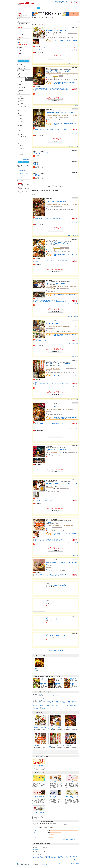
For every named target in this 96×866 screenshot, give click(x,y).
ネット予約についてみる (25, 194)
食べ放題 (21, 101)
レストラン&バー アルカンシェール (55, 636)
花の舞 (52, 857)
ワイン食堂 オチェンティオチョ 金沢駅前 (58, 364)
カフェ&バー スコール (75, 356)
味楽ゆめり (36, 164)
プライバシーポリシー (66, 863)
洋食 (58, 695)
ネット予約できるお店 (22, 68)
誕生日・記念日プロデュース (24, 173)
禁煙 (20, 127)
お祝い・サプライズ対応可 (23, 157)
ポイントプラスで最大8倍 (38, 765)
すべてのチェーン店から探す (73, 859)
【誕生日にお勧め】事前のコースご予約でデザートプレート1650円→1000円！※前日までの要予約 (65, 418)
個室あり (21, 115)
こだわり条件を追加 (24, 159)
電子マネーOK (65, 702)
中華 (69, 695)
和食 (55, 695)
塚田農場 (73, 856)
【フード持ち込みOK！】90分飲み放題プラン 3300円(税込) (45, 500)
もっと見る (77, 21)
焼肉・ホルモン (73, 695)
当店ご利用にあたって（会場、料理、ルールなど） (44, 47)
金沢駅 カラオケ (46, 852)
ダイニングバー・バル (37, 837)
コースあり (21, 103)
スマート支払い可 (22, 136)
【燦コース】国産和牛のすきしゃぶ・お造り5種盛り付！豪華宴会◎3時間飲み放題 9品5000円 (51, 132)
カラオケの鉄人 (61, 857)
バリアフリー (47, 705)
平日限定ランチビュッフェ (39, 261)
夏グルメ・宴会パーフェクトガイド (39, 781)
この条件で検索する (23, 60)
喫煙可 (20, 130)
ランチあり (21, 104)
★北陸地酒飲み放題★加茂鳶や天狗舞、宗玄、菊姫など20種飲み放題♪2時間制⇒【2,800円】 (51, 88)
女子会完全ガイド (22, 170)
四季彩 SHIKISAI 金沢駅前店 (74, 105)
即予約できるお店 (22, 66)
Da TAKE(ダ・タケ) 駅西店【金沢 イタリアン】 (59, 243)
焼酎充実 (21, 147)
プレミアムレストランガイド (39, 812)
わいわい (36, 668)
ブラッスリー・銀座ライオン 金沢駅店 (56, 585)
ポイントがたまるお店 (22, 73)
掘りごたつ (44, 701)
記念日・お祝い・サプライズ (23, 87)
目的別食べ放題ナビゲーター (24, 172)
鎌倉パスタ (62, 856)
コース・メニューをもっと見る (72, 50)
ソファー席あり (22, 121)
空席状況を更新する (55, 58)
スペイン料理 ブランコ (52, 406)
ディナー (20, 42)
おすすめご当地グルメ (23, 177)
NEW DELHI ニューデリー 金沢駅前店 (72, 235)
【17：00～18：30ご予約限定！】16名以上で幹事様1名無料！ (65, 294)
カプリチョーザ (68, 856)
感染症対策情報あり (23, 110)
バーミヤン (48, 856)
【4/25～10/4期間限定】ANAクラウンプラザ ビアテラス (61, 449)
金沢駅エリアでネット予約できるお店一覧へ (70, 839)
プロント (52, 856)
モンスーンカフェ (47, 857)
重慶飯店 (55, 857)
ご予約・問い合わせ (38, 49)
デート (20, 84)
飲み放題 (21, 100)
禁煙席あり (73, 701)
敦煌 (36, 857)
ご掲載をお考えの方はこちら (43, 864)
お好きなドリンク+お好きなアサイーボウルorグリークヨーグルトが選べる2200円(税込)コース (51, 574)
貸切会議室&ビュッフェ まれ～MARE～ (57, 30)
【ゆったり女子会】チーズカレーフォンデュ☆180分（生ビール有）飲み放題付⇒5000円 (50, 539)
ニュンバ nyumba (75, 555)
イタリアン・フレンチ (63, 695)
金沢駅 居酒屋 (35, 852)
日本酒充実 (21, 145)
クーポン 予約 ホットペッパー (74, 1)
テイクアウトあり (22, 106)
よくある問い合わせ (58, 1)
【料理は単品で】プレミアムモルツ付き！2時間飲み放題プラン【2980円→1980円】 (50, 218)
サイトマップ (60, 863)
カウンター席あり (54, 701)
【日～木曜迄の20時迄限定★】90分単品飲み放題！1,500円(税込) (46, 300)
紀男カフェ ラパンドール (52, 619)
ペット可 (52, 705)
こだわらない (35, 695)
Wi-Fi (60, 705)
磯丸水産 (40, 856)
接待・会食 (21, 90)
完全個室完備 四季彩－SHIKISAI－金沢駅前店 (58, 71)
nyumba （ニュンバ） (52, 522)
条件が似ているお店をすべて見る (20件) (55, 650)
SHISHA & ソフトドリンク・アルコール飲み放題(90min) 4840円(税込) (47, 575)
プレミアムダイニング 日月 (40, 153)
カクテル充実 (21, 148)
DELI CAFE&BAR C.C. (52, 602)
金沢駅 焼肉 (41, 852)
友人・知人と (21, 81)
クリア (28, 47)
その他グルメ (44, 698)
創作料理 (52, 695)
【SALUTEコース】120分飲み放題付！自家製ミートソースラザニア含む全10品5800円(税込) (51, 301)
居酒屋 (40, 695)
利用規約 (71, 863)
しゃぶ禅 (66, 857)
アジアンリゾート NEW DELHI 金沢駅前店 (57, 201)
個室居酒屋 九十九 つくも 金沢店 (73, 146)
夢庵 (42, 857)
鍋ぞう (44, 856)
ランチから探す (35, 849)
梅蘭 (55, 856)
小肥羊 (39, 857)
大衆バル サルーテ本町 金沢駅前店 (55, 283)
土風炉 (58, 856)
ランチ (26, 42)
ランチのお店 (42, 678)
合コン (20, 93)
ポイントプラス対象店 (22, 76)
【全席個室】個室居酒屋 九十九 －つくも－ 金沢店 (59, 112)
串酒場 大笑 (36, 175)
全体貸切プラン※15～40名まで (40, 340)
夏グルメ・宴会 (21, 169)
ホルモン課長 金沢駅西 (67, 745)
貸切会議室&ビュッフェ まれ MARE (73, 63)
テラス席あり (67, 701)
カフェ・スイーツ (38, 698)
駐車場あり (57, 705)
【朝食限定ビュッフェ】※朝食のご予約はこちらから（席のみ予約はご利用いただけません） (51, 260)
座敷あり (21, 118)
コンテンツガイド (65, 1)
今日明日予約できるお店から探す (39, 708)
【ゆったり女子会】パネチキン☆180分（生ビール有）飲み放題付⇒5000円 (48, 540)
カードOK (21, 153)
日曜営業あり (21, 154)
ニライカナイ (35, 856)
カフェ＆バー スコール (52, 323)
